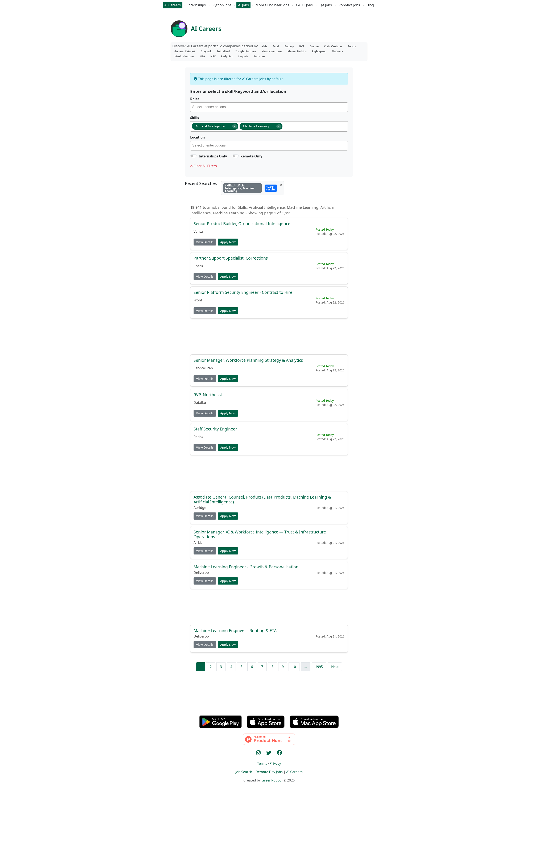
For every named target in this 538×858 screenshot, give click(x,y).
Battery (289, 46)
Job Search (243, 772)
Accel (276, 46)
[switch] (193, 156)
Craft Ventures (333, 46)
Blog (370, 5)
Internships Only (213, 156)
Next (335, 666)
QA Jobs (325, 5)
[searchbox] (270, 107)
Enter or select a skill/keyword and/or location (238, 91)
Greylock (206, 51)
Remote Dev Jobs (269, 772)
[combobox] (269, 107)
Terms (262, 763)
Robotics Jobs (349, 5)
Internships (196, 5)
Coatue (314, 46)
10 (294, 666)
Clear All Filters (205, 166)
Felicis (352, 46)
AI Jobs (243, 5)
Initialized (223, 51)
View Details (205, 242)
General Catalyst (184, 51)
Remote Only (251, 156)
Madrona (337, 51)
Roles (194, 98)
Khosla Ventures (272, 51)
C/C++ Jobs (304, 5)
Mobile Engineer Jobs (272, 5)
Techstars (259, 56)
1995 (319, 666)
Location (197, 137)
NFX (213, 56)
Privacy (275, 763)
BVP (301, 46)
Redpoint (227, 56)
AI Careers (172, 5)
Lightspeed (319, 51)
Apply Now (228, 242)
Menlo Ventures (184, 56)
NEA (202, 56)
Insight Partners (246, 51)
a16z (264, 46)
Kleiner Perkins (297, 51)
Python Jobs (221, 5)
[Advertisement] (269, 336)
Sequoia (243, 56)
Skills (194, 117)
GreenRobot (271, 780)
